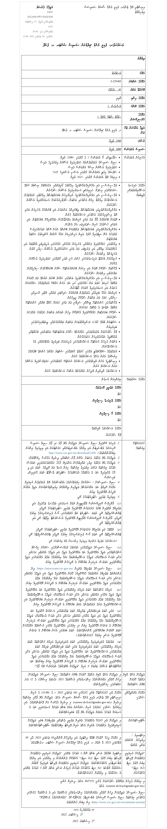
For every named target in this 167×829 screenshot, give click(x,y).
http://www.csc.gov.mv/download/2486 (72, 453)
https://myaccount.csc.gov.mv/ (55, 569)
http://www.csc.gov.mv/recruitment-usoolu (118, 802)
